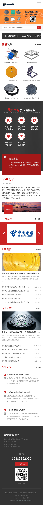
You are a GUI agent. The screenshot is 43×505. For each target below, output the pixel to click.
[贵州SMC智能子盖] (11, 72)
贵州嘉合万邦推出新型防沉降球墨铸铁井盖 (15, 302)
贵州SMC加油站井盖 (11, 98)
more (8, 209)
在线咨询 (22, 464)
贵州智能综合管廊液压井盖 (31, 80)
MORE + (38, 219)
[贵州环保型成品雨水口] (11, 54)
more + (38, 44)
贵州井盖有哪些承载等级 (16, 410)
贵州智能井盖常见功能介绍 (10, 361)
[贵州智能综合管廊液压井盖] (31, 72)
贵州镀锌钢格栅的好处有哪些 (11, 294)
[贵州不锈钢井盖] (31, 54)
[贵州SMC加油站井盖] (11, 89)
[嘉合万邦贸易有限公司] (8, 4)
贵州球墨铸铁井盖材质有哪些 (18, 374)
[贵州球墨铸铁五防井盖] (31, 89)
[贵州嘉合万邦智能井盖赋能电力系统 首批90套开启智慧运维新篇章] (21, 262)
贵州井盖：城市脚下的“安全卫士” (12, 357)
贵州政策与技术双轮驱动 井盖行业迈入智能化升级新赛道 (15, 353)
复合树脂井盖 (27, 36)
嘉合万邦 (26, 498)
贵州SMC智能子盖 (12, 80)
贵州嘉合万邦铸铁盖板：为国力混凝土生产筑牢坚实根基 (15, 287)
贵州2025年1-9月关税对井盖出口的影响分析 (15, 350)
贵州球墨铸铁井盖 (11, 36)
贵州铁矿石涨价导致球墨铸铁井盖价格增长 (15, 291)
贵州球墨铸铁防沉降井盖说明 (11, 346)
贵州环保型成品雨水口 (11, 62)
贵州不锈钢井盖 (31, 62)
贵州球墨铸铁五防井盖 (31, 98)
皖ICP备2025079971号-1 (24, 500)
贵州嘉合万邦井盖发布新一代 (11, 298)
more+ (38, 249)
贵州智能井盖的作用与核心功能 (18, 392)
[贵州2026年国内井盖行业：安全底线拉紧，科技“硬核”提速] (21, 320)
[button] (4, 233)
